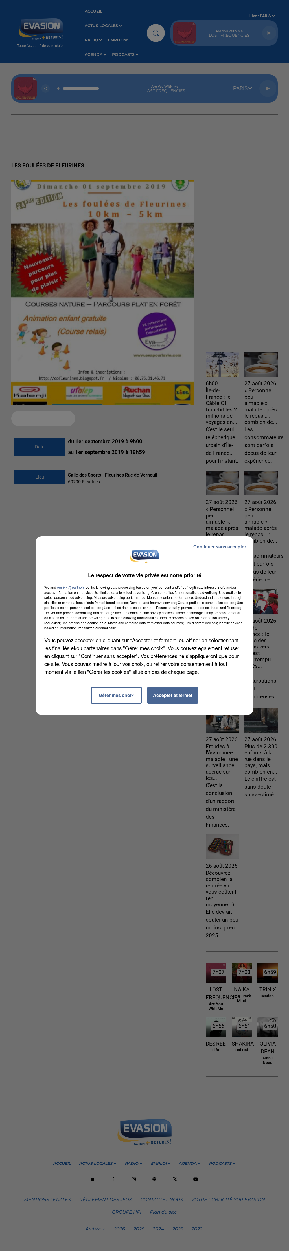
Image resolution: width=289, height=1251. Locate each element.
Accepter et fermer (172, 695)
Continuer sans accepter (219, 546)
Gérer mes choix (116, 695)
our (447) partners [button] (71, 587)
